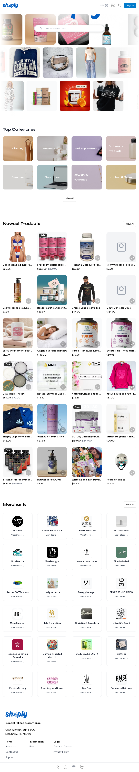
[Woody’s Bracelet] (59, 62)
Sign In (130, 5)
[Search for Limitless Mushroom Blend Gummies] (84, 106)
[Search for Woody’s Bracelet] (69, 73)
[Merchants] (74, 767)
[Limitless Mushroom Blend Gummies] (74, 96)
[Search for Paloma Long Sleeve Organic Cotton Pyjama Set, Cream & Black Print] (18, 106)
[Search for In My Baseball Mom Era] (36, 73)
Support (10, 757)
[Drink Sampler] (41, 96)
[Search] (41, 28)
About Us (10, 746)
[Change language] (113, 5)
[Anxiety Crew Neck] (107, 96)
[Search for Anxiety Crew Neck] (117, 106)
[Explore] (65, 767)
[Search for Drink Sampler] (51, 106)
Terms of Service (63, 746)
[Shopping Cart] (82, 767)
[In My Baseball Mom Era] (26, 62)
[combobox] (104, 5)
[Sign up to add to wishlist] (28, 258)
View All (69, 198)
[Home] (57, 767)
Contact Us (11, 751)
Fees (32, 746)
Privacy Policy (61, 751)
